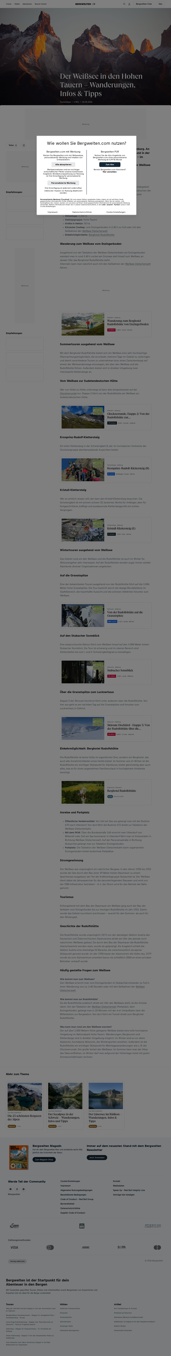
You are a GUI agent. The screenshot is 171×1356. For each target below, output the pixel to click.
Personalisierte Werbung (63, 183)
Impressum (53, 212)
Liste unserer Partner (111, 205)
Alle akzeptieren (63, 164)
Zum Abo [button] (110, 164)
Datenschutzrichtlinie (82, 212)
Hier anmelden (110, 172)
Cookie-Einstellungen (115, 212)
